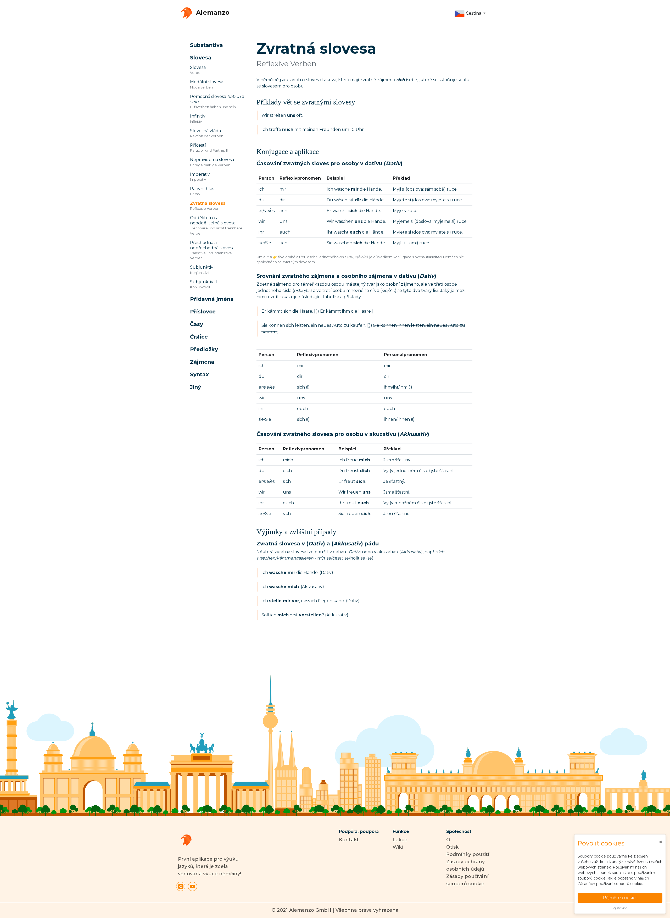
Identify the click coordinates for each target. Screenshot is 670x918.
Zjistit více (620, 908)
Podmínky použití (467, 854)
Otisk (452, 847)
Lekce (400, 840)
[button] (470, 13)
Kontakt (349, 840)
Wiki (398, 847)
